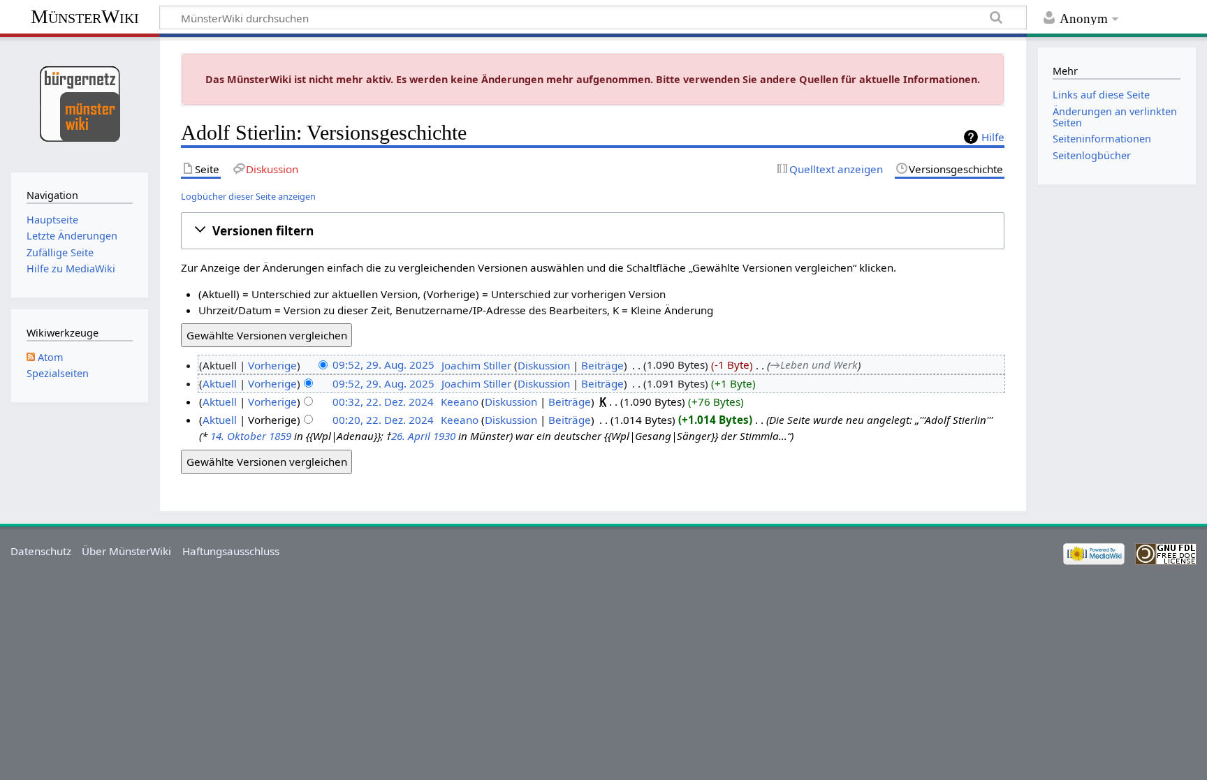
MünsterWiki (85, 16)
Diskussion (544, 365)
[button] (593, 230)
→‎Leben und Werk (814, 365)
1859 (280, 436)
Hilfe (992, 137)
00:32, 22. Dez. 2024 (383, 402)
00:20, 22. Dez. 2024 (383, 420)
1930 (444, 436)
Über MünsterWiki (126, 551)
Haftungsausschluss (230, 551)
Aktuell (220, 383)
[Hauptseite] (79, 103)
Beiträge (602, 365)
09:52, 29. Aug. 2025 (383, 365)
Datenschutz (40, 551)
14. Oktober (238, 436)
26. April (410, 436)
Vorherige (272, 365)
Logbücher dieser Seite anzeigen (248, 196)
